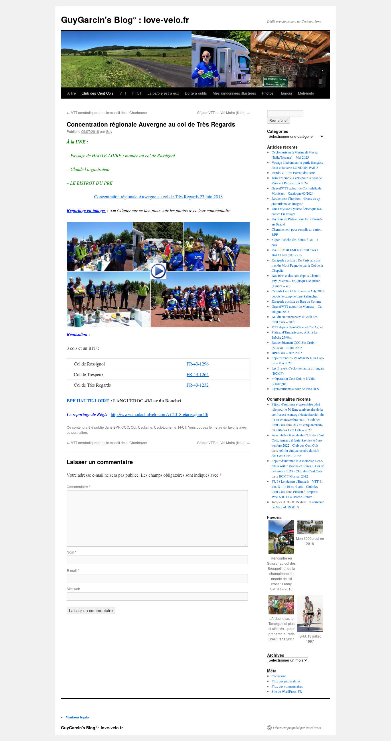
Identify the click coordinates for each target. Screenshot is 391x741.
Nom (71, 552)
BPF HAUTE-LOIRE (88, 400)
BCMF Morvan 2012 (293, 476)
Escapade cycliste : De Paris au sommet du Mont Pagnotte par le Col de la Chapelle (297, 265)
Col (133, 427)
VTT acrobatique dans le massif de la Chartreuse (107, 112)
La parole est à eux (163, 93)
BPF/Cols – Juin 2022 (287, 352)
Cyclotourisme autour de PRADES (295, 388)
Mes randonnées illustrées (234, 93)
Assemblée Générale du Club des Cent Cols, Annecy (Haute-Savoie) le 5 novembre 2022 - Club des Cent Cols (298, 440)
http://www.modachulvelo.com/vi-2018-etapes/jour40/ (159, 414)
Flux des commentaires (287, 686)
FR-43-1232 (198, 385)
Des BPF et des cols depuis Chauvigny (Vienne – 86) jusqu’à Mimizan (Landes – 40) (296, 280)
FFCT (137, 93)
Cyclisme (145, 427)
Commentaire (78, 486)
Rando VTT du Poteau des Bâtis (293, 172)
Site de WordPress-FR (287, 691)
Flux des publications (286, 681)
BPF (116, 427)
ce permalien (77, 432)
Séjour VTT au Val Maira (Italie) (223, 112)
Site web (73, 588)
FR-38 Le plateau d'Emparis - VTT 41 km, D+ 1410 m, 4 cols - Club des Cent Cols (297, 486)
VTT (123, 93)
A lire (71, 93)
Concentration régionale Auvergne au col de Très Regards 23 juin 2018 (158, 196)
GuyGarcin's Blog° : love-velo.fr (125, 19)
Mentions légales (78, 717)
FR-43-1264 (198, 374)
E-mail (73, 570)
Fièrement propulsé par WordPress (297, 727)
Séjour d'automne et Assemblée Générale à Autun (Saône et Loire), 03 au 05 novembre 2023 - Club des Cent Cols (298, 465)
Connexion (279, 676)
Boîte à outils (196, 93)
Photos (268, 93)
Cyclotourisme (165, 427)
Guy (109, 131)
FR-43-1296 (198, 364)
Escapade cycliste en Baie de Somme (296, 301)
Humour (285, 93)
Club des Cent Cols (98, 93)
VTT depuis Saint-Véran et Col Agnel (297, 327)
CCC (125, 427)
